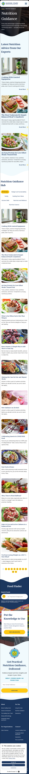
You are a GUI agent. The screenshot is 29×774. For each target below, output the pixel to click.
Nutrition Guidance (19, 710)
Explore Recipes (14, 632)
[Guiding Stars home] (9, 3)
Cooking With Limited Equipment (10, 78)
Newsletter (18, 713)
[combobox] (14, 596)
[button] (26, 3)
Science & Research (6, 710)
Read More (22, 89)
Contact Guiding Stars (20, 730)
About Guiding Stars (6, 708)
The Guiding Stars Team (7, 713)
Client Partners (4, 730)
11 (16, 572)
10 (13, 572)
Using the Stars (19, 708)
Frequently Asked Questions (5, 719)
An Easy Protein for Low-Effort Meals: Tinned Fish (13, 154)
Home (2, 8)
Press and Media (19, 739)
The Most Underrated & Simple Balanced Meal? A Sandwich (13, 116)
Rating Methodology (6, 716)
